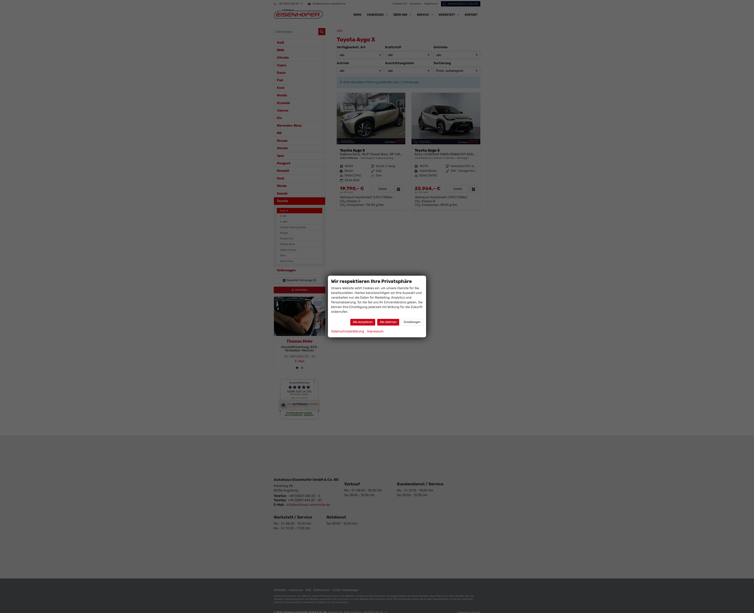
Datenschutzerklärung (347, 331)
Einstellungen (412, 322)
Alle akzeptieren (363, 322)
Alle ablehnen (388, 322)
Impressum (375, 331)
